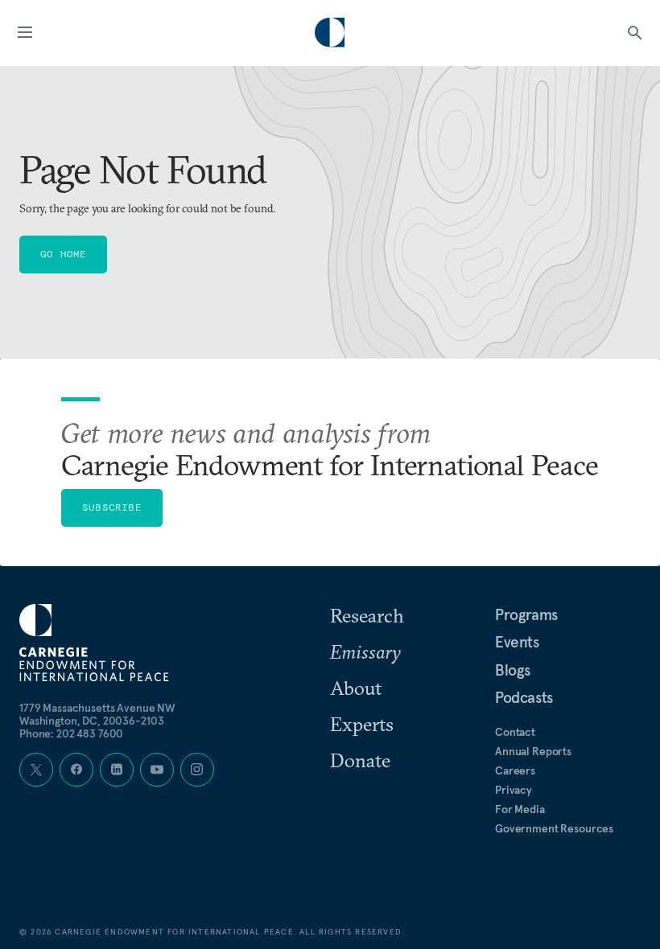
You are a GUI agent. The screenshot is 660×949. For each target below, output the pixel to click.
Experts (362, 724)
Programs (526, 614)
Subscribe (112, 507)
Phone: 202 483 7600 (71, 733)
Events (517, 641)
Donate (360, 760)
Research (367, 615)
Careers (515, 770)
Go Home (63, 254)
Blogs (512, 670)
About (356, 688)
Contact (515, 732)
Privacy (513, 790)
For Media (520, 809)
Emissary (365, 651)
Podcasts (524, 697)
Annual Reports (533, 751)
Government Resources (554, 828)
